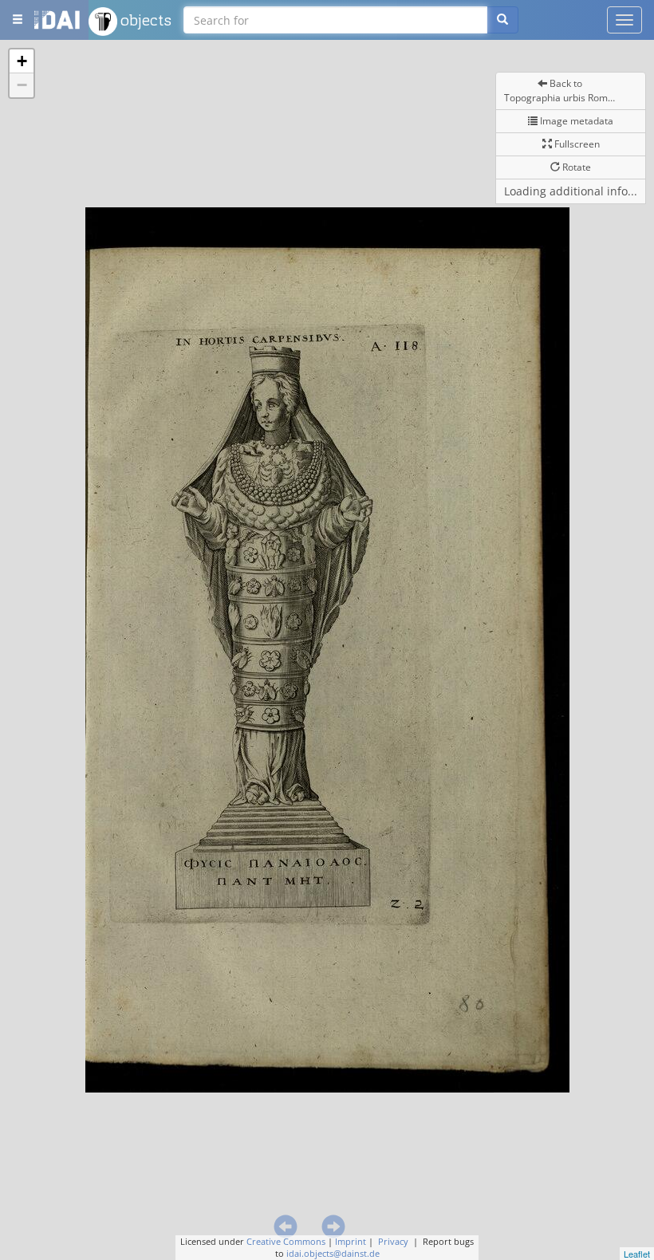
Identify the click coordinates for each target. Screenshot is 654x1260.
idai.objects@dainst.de (333, 1253)
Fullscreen (576, 144)
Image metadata (575, 121)
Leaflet (637, 1253)
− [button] (22, 85)
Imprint (350, 1241)
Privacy (393, 1241)
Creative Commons (285, 1241)
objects (144, 20)
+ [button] (22, 61)
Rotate (575, 167)
